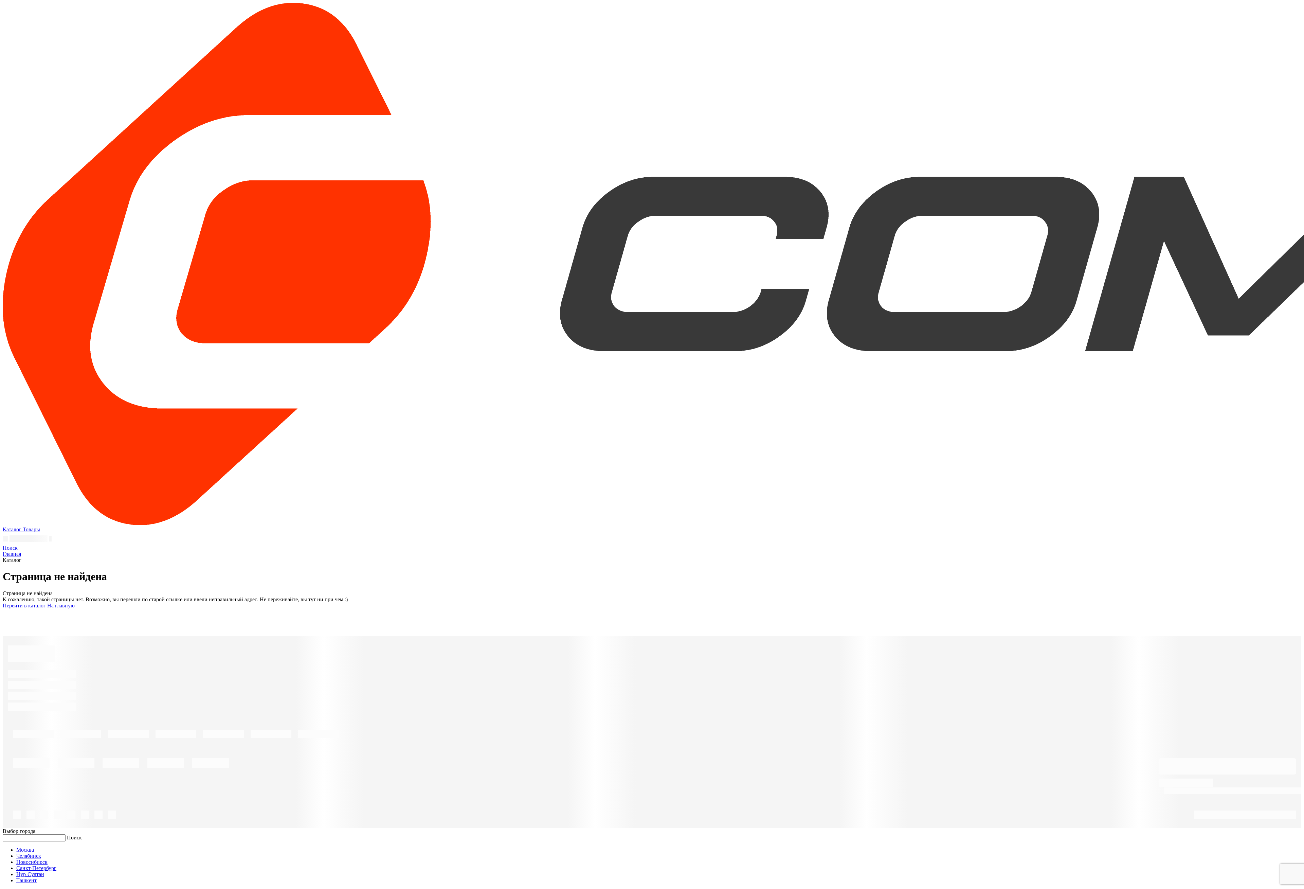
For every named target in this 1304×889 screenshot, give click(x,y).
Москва (25, 850)
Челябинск (28, 856)
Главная (12, 554)
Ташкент (26, 880)
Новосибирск (32, 862)
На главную (61, 605)
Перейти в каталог (24, 605)
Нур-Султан (30, 874)
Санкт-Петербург (36, 868)
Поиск (74, 837)
